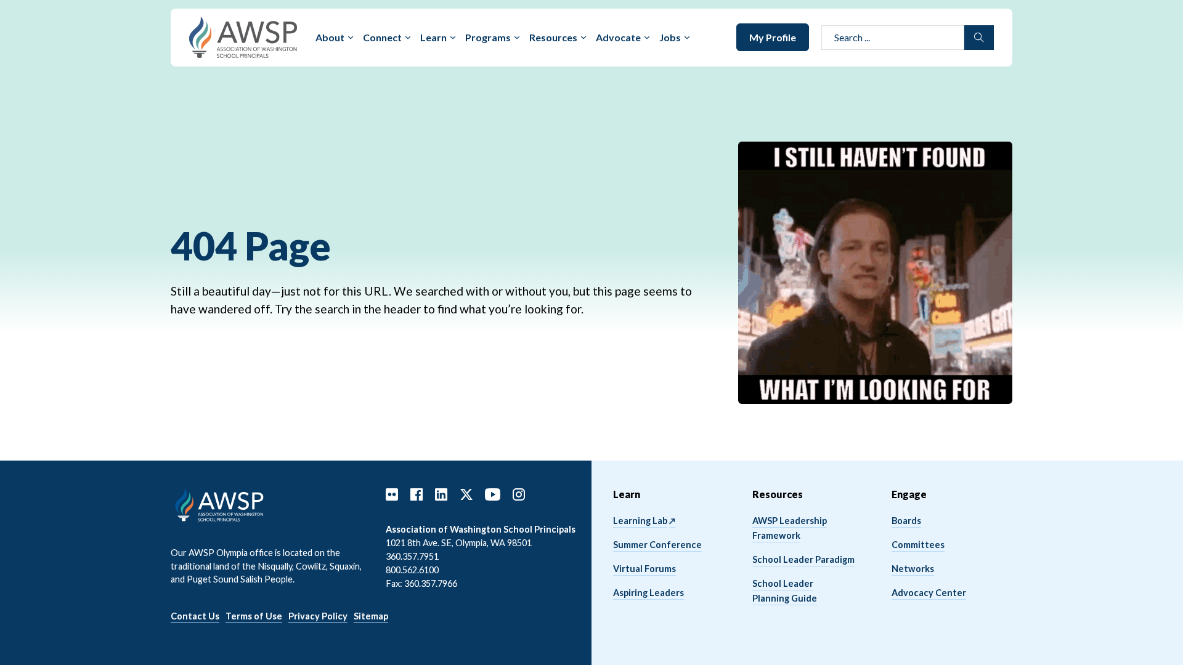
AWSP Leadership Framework (789, 528)
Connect (382, 37)
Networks (913, 568)
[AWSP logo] (243, 36)
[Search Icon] (979, 37)
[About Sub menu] (351, 37)
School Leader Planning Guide (784, 590)
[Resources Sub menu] (583, 37)
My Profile (772, 37)
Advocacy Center (929, 592)
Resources (553, 37)
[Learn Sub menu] (453, 37)
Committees (918, 544)
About (329, 37)
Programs (488, 37)
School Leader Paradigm (803, 559)
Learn (433, 37)
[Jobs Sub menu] (687, 37)
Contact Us (195, 616)
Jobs (670, 37)
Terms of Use (254, 616)
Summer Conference (657, 544)
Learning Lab (640, 520)
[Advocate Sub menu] (647, 37)
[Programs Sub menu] (517, 37)
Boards (906, 520)
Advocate (618, 37)
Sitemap (371, 616)
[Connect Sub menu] (408, 37)
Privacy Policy (318, 616)
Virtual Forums (644, 568)
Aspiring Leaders (648, 592)
